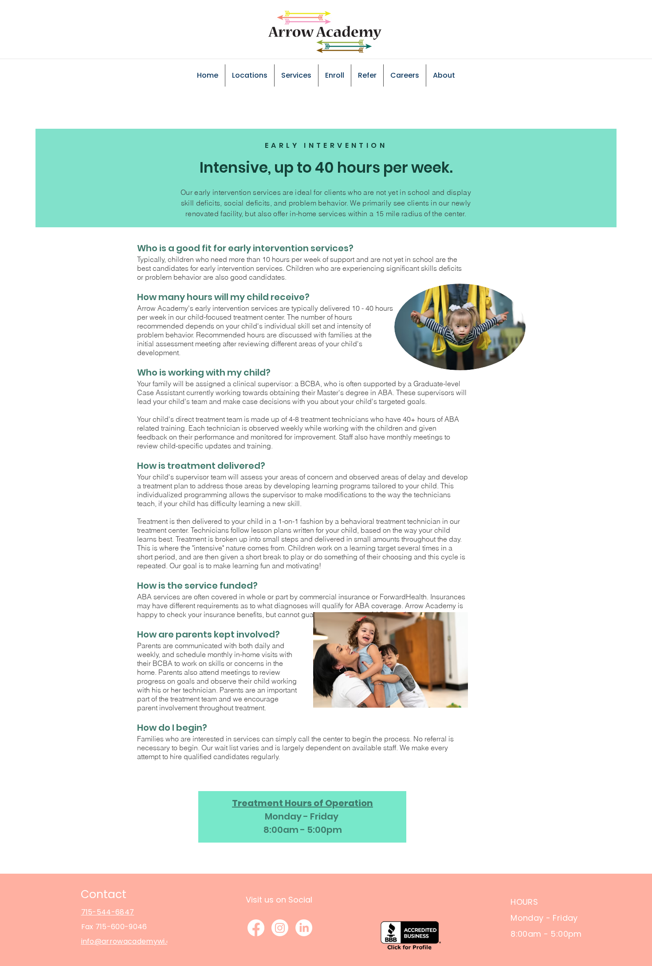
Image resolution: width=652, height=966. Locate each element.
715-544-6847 (107, 912)
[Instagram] (279, 927)
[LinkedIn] (303, 927)
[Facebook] (255, 927)
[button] (249, 75)
